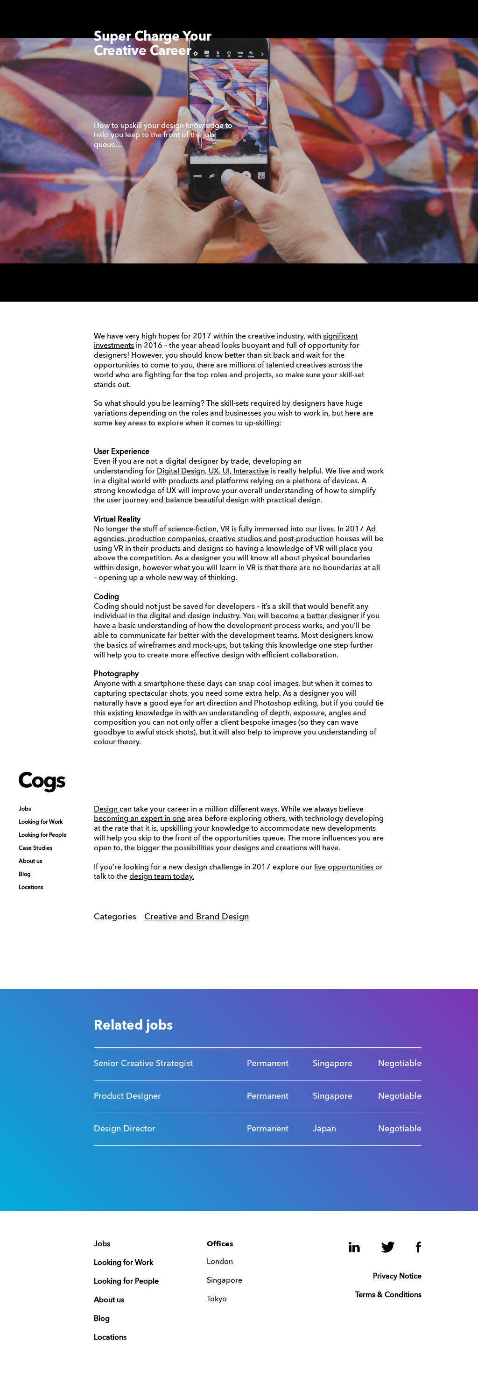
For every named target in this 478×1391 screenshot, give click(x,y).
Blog (25, 874)
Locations (31, 887)
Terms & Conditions (388, 1295)
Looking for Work (41, 822)
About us (30, 861)
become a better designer (316, 616)
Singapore (224, 1281)
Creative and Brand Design (196, 917)
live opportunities (344, 867)
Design (107, 809)
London (220, 1262)
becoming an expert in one (139, 819)
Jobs (25, 809)
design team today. (161, 877)
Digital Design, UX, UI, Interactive (213, 471)
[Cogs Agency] (42, 790)
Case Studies (35, 848)
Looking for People (43, 835)
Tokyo (217, 1299)
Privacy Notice (397, 1276)
